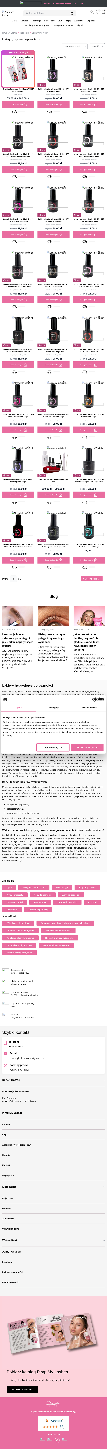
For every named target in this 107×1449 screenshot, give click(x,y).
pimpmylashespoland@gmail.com (27, 1058)
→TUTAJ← (81, 3)
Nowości (24, 20)
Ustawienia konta (10, 1228)
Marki (14, 20)
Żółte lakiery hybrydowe (18, 923)
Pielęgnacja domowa (63, 25)
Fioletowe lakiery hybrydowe (20, 937)
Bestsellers (49, 20)
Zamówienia (8, 1218)
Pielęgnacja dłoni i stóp (34, 887)
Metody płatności (10, 1282)
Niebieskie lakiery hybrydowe (59, 937)
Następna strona (91, 578)
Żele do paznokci (15, 902)
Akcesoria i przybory (38, 909)
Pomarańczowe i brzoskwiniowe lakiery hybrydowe (65, 923)
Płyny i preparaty (15, 895)
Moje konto (7, 1198)
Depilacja (91, 20)
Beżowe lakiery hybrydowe (19, 952)
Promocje (36, 20)
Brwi (60, 20)
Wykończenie (40, 902)
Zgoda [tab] (18, 707)
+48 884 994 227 (17, 1046)
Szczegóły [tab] (53, 707)
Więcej (79, 25)
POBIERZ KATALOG (22, 1389)
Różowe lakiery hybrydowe (58, 930)
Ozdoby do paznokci (67, 902)
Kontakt (6, 1165)
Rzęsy (68, 20)
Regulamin (7, 1262)
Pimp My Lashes (9, 32)
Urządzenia (12, 909)
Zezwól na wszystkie (87, 747)
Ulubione (6, 1208)
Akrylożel (92, 902)
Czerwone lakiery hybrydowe (20, 930)
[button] (22, 77)
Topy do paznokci (42, 895)
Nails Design (62, 887)
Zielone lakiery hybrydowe (19, 945)
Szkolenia (6, 1124)
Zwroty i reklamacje (11, 1252)
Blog (4, 1134)
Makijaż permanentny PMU (37, 25)
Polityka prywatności (12, 1272)
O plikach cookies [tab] (88, 707)
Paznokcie (24, 32)
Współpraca (8, 1175)
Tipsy (9, 887)
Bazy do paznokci (87, 887)
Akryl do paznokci (70, 895)
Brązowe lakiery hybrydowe (56, 945)
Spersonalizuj (51, 747)
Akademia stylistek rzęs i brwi (16, 1144)
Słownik (6, 1155)
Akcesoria (78, 20)
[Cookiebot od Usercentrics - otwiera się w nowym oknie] (91, 699)
